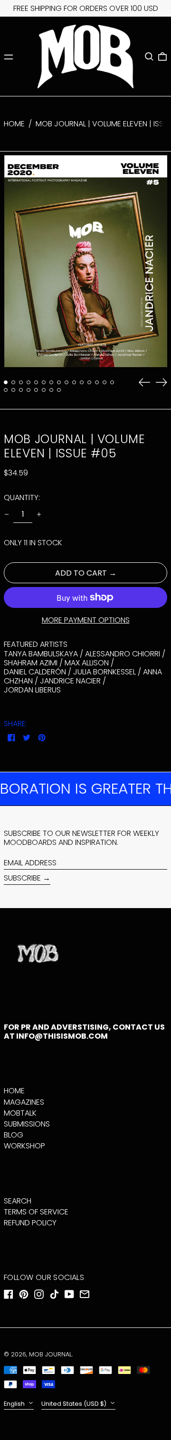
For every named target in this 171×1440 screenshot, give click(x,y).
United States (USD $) (74, 1404)
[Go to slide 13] (97, 382)
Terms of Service (36, 1211)
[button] (149, 56)
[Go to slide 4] (28, 382)
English (15, 1404)
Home (14, 123)
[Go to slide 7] (51, 382)
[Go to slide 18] (21, 390)
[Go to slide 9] (66, 382)
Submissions (27, 1123)
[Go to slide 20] (36, 390)
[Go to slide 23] (59, 390)
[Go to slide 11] (82, 382)
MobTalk (20, 1113)
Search (17, 1200)
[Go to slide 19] (28, 390)
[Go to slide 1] (6, 382)
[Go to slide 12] (89, 382)
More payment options (86, 620)
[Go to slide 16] (6, 390)
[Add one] (39, 514)
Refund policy (30, 1222)
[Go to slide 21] (44, 390)
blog (13, 1134)
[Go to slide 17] (13, 390)
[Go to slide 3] (21, 382)
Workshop (24, 1145)
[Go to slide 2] (13, 382)
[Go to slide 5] (36, 382)
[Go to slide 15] (112, 382)
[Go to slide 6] (44, 382)
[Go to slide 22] (51, 390)
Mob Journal (50, 1354)
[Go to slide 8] (59, 382)
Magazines (24, 1102)
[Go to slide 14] (104, 382)
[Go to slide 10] (74, 382)
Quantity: (22, 497)
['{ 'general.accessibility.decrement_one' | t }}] (6, 514)
